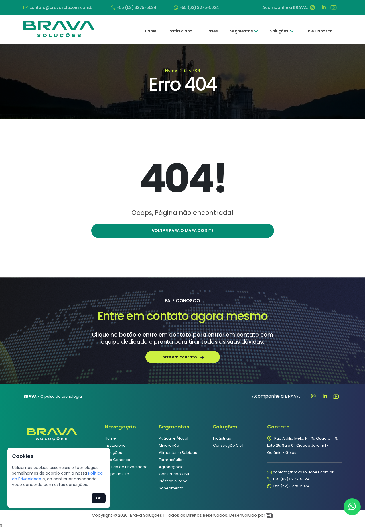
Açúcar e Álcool (173, 438)
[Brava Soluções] (51, 433)
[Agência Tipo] (269, 515)
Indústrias (222, 438)
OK (98, 498)
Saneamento (171, 488)
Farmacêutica (172, 459)
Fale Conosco (318, 31)
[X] (313, 396)
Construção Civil (174, 474)
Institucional (181, 31)
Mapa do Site (117, 474)
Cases (211, 31)
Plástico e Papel (173, 481)
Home (151, 31)
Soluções (279, 31)
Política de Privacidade (126, 466)
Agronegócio (171, 466)
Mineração (169, 445)
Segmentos (241, 31)
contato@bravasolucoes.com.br (61, 7)
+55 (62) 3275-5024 (136, 7)
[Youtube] (336, 396)
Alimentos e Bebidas (178, 452)
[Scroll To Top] (355, 522)
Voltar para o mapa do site (183, 230)
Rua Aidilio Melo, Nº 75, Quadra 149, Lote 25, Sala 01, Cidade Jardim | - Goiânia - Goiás (302, 445)
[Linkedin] (324, 396)
